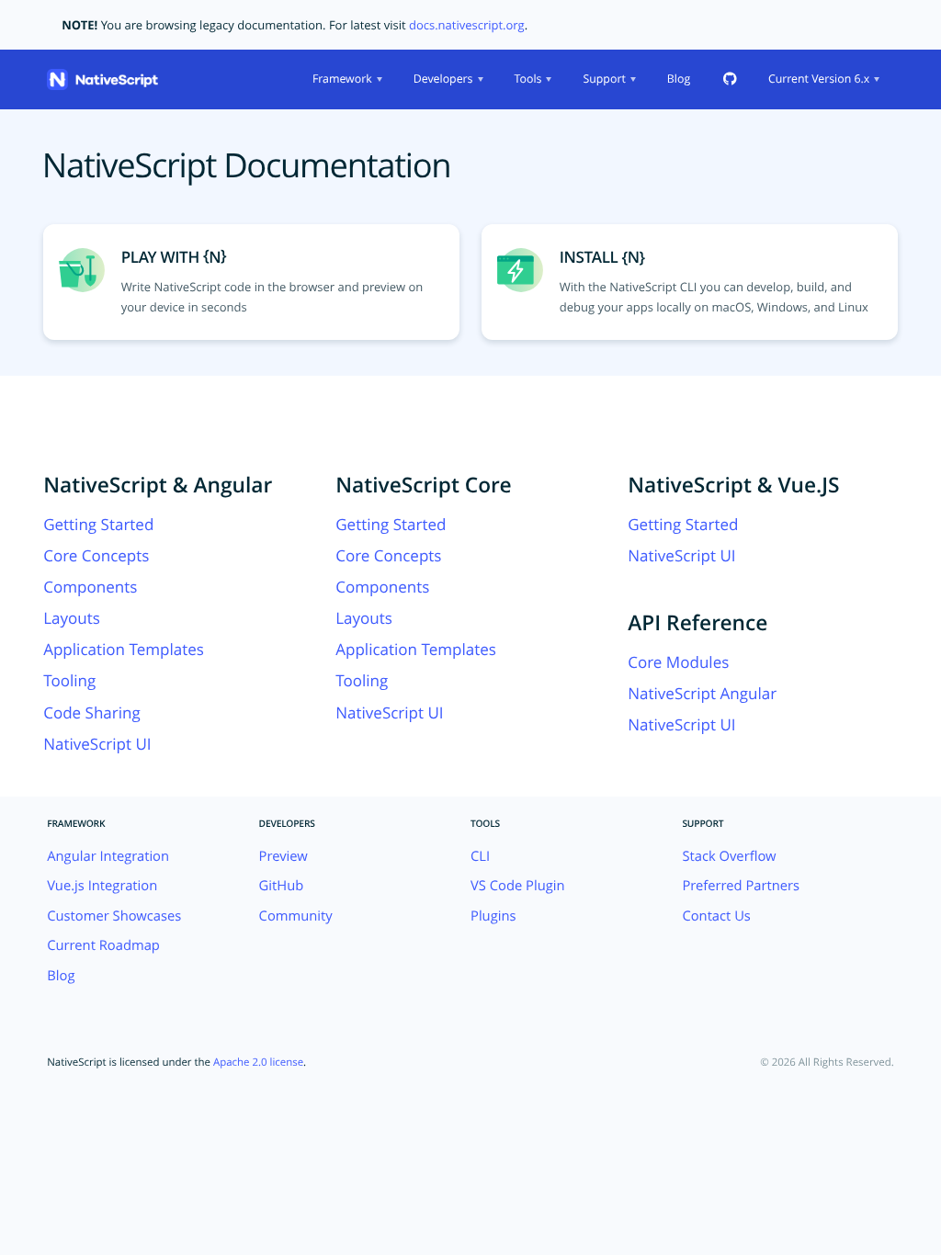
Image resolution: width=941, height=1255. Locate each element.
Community (296, 916)
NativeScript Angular (702, 693)
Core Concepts (96, 555)
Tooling (69, 680)
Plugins (493, 916)
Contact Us (716, 916)
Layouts (71, 617)
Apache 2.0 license (258, 1062)
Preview (283, 856)
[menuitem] (345, 79)
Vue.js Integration (102, 885)
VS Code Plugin (517, 885)
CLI (480, 856)
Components (90, 586)
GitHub (281, 885)
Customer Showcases (114, 916)
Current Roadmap (103, 945)
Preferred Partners (740, 885)
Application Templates (123, 649)
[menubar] (594, 79)
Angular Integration (108, 856)
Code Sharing (92, 712)
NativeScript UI (97, 743)
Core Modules (678, 662)
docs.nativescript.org (467, 25)
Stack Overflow (729, 856)
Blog (678, 78)
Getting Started (98, 524)
